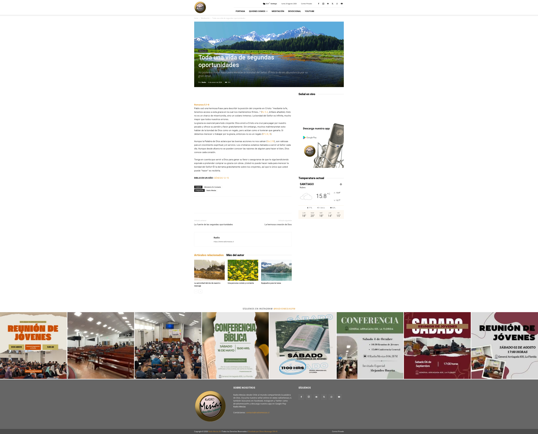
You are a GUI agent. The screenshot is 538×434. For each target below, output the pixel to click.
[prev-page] (196, 291)
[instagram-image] (33, 345)
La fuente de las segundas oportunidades (213, 224)
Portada (240, 11)
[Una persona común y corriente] (243, 270)
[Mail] (328, 4)
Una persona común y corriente (241, 283)
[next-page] (200, 291)
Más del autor (235, 255)
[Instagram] (323, 4)
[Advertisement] (321, 243)
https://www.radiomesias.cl (224, 242)
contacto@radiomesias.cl (257, 412)
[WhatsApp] (337, 4)
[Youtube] (342, 4)
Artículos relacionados (209, 255)
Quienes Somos (257, 11)
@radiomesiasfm (284, 308)
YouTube (309, 11)
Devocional (294, 11)
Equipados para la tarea (271, 283)
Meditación (278, 11)
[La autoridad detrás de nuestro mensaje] (209, 270)
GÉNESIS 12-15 (221, 178)
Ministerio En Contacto (212, 187)
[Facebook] (318, 4)
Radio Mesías (211, 190)
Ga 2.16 (270, 141)
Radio (204, 82)
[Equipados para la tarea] (276, 270)
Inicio (196, 18)
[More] (277, 95)
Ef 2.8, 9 (267, 134)
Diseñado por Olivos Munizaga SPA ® (262, 431)
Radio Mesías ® (214, 431)
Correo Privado (306, 4)
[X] (332, 4)
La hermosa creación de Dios (278, 224)
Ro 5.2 (265, 112)
